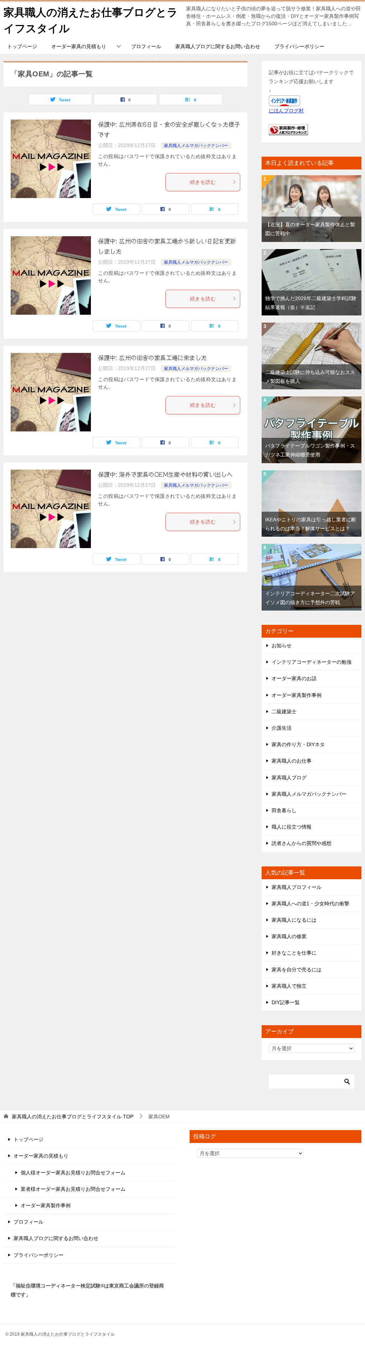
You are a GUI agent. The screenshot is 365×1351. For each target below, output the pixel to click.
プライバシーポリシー (299, 46)
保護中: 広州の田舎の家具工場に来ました (152, 358)
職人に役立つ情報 (292, 827)
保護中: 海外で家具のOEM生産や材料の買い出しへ (165, 474)
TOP (72, 1116)
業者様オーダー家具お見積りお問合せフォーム (73, 1189)
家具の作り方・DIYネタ (298, 744)
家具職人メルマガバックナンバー (196, 145)
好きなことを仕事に (294, 953)
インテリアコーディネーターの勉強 (311, 662)
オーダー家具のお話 (294, 678)
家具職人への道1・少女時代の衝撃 (310, 903)
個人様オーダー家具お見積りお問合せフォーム (73, 1172)
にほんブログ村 (286, 110)
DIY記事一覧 (286, 1002)
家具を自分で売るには (297, 969)
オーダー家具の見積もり (78, 46)
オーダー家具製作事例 (297, 695)
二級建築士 (284, 711)
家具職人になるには (294, 920)
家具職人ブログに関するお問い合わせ (217, 46)
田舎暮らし (284, 810)
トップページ (22, 46)
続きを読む (203, 182)
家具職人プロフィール (297, 887)
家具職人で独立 (289, 986)
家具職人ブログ (289, 777)
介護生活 (282, 728)
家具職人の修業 (289, 936)
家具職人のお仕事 (292, 761)
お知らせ (282, 645)
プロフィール (146, 46)
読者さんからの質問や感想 (301, 843)
